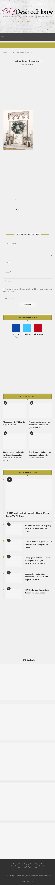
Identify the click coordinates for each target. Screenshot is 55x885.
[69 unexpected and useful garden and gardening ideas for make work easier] (14, 441)
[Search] (52, 37)
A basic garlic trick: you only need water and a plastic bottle (39, 425)
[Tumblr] (33, 27)
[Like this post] (17, 200)
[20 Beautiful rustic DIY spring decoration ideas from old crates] (14, 529)
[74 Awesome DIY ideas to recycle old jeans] (14, 410)
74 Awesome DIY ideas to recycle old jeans (14, 423)
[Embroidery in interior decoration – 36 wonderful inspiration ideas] (14, 578)
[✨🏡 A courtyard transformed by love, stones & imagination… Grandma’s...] (27, 824)
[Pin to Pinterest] (25, 200)
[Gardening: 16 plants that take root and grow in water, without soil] (40, 441)
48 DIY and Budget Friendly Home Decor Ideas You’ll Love (27, 515)
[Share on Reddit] (30, 200)
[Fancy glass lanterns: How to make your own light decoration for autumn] (14, 561)
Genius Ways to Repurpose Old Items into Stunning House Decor (38, 544)
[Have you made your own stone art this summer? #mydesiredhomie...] (27, 745)
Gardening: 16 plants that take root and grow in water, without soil (40, 455)
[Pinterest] (29, 27)
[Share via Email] (38, 200)
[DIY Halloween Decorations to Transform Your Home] (14, 594)
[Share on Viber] (35, 200)
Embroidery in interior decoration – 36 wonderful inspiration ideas (36, 577)
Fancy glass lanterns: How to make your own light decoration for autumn (37, 560)
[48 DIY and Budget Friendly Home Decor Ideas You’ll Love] (29, 494)
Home (5, 52)
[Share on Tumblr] (28, 200)
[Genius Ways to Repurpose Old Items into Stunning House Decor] (14, 545)
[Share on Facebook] (20, 200)
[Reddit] (37, 27)
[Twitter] (22, 27)
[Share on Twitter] (23, 200)
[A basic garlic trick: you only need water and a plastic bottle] (40, 410)
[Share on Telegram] (33, 200)
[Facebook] (18, 27)
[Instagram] (25, 27)
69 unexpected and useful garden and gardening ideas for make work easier (13, 456)
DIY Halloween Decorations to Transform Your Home (38, 591)
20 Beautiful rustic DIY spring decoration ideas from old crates (38, 528)
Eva (31, 64)
